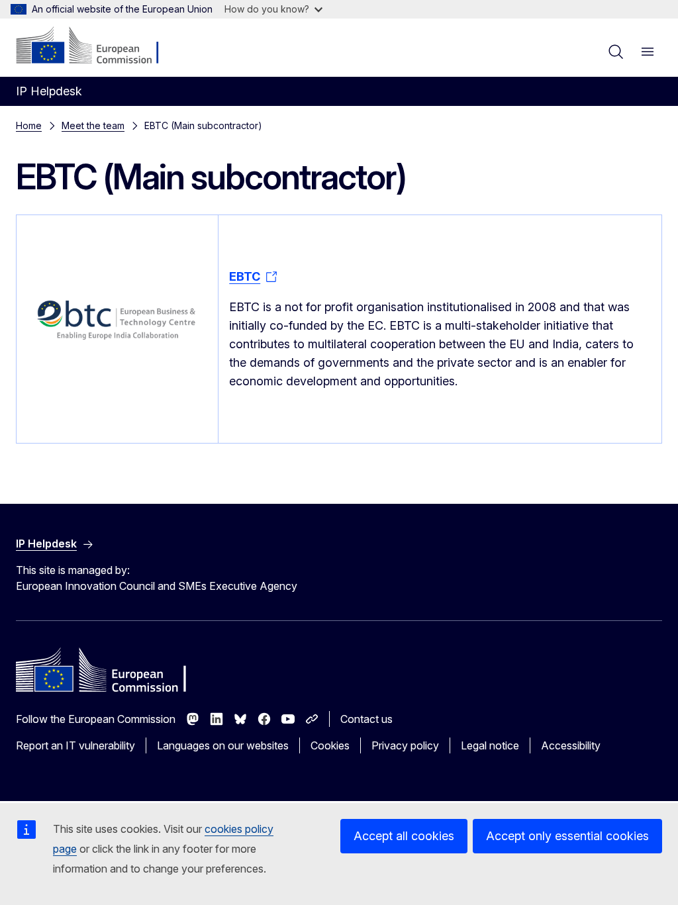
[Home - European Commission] (96, 46)
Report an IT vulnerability (75, 745)
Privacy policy (405, 745)
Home (29, 125)
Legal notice (490, 745)
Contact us (366, 719)
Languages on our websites (223, 745)
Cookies (330, 745)
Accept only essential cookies (567, 836)
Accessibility (571, 745)
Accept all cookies (404, 836)
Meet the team (93, 125)
